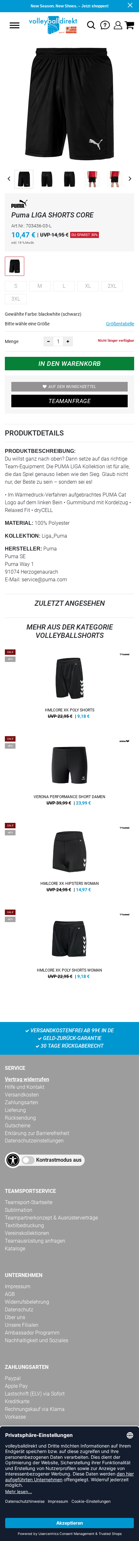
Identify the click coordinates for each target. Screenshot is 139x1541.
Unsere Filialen (21, 1325)
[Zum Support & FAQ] (105, 25)
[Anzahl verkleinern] (48, 341)
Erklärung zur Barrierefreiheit (37, 1133)
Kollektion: (22, 536)
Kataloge (15, 1249)
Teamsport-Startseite (28, 1202)
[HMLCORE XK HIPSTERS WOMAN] (69, 860)
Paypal (13, 1378)
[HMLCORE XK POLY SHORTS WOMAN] (69, 946)
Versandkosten (22, 1095)
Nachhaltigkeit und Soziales (36, 1340)
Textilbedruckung (24, 1225)
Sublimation (18, 1210)
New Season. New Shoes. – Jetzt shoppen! (70, 6)
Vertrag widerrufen (27, 1079)
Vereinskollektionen (27, 1233)
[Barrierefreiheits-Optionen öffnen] (13, 1160)
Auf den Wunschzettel (72, 386)
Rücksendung (20, 1118)
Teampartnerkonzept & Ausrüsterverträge (51, 1218)
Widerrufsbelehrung (27, 1302)
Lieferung (15, 1110)
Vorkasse (15, 1417)
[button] (14, 25)
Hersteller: (23, 548)
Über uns (15, 1317)
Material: (19, 523)
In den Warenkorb (69, 363)
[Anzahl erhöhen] (68, 341)
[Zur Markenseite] (19, 205)
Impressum (17, 1286)
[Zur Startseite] (52, 25)
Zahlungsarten (21, 1102)
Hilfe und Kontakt (24, 1087)
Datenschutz (19, 1310)
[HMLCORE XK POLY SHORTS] (69, 686)
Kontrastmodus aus (58, 1160)
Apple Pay (16, 1386)
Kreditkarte (17, 1401)
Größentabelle (120, 323)
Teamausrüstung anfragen (35, 1241)
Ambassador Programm (32, 1333)
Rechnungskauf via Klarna (35, 1409)
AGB (10, 1294)
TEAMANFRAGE (69, 401)
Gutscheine (17, 1126)
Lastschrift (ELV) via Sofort (35, 1394)
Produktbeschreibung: (40, 451)
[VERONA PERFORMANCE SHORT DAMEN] (69, 773)
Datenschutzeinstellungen (34, 1141)
